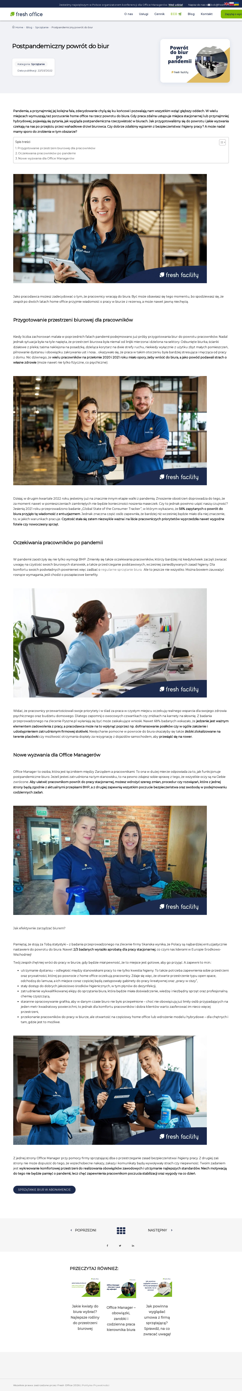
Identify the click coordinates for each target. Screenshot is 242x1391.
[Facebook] (107, 1246)
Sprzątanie (42, 27)
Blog (191, 14)
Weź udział (175, 4)
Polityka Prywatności (95, 1385)
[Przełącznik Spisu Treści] (220, 142)
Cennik (159, 14)
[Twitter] (120, 1246)
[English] (226, 3)
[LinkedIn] (132, 1246)
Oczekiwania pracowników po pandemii (47, 153)
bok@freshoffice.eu (222, 4)
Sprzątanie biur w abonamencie (44, 1189)
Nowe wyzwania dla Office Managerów (46, 158)
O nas (128, 14)
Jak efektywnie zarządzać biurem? (39, 928)
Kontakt (207, 14)
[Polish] (231, 3)
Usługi (143, 14)
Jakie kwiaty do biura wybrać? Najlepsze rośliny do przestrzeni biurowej (85, 1317)
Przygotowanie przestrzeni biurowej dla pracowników (56, 148)
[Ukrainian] (236, 3)
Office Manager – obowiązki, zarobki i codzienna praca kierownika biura (121, 1319)
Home (19, 27)
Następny (157, 1230)
